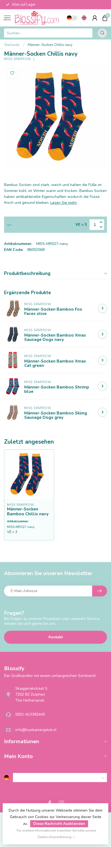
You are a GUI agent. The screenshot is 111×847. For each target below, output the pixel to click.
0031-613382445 (30, 714)
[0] (105, 17)
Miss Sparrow (17, 59)
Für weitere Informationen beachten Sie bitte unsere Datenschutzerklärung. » (56, 833)
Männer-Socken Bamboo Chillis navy (27, 512)
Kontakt (55, 637)
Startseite (12, 44)
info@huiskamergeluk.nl (36, 729)
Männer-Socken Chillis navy (50, 44)
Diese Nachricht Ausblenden (59, 823)
